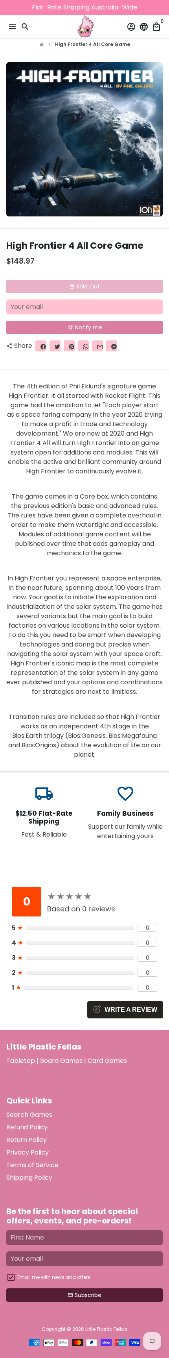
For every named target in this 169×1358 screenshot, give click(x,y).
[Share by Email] (97, 345)
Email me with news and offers (53, 1277)
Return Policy (26, 1139)
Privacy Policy (27, 1152)
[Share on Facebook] (40, 345)
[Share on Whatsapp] (83, 345)
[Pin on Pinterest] (69, 345)
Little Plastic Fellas (106, 1329)
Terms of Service (32, 1165)
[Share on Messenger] (111, 345)
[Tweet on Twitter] (55, 345)
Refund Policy (27, 1127)
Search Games (29, 1114)
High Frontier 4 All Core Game (92, 44)
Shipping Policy (29, 1177)
